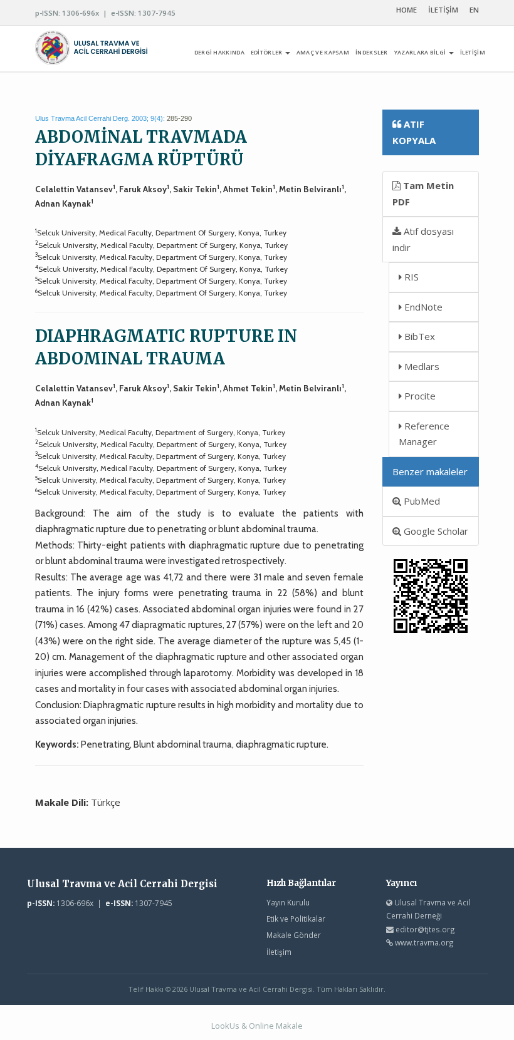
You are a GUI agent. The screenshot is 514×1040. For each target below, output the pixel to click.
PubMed (420, 501)
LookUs (225, 1025)
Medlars (420, 366)
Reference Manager (424, 434)
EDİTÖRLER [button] (267, 52)
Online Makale (276, 1025)
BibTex (418, 336)
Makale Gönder (293, 935)
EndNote (422, 307)
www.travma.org (424, 942)
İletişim (278, 952)
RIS (410, 276)
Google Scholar (434, 531)
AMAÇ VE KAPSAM (322, 52)
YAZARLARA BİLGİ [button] (421, 52)
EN (474, 9)
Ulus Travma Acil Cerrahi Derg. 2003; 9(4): (100, 118)
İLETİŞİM (443, 9)
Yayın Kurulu (288, 902)
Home (406, 9)
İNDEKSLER (371, 52)
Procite (419, 395)
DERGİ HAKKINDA (219, 52)
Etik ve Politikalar (295, 919)
